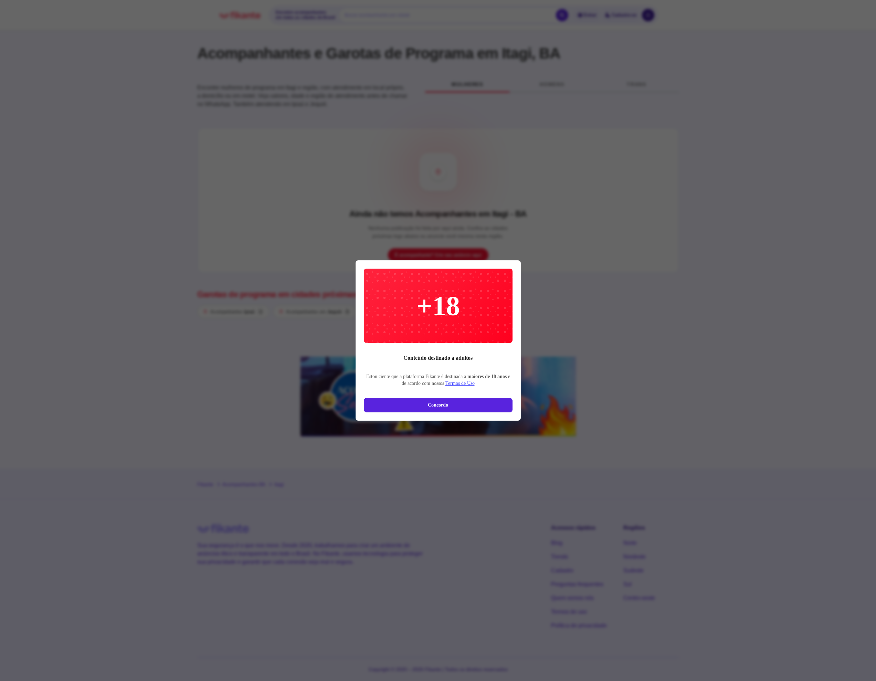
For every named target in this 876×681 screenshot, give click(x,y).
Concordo (438, 405)
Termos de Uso (460, 383)
